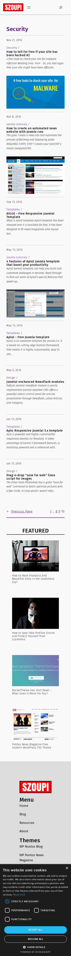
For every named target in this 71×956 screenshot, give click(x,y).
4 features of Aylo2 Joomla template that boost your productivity (33, 263)
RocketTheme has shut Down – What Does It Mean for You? (32, 692)
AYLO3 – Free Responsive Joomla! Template (30, 215)
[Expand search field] (61, 7)
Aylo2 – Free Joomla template (27, 337)
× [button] (66, 868)
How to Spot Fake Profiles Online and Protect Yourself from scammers (33, 636)
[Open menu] (29, 7)
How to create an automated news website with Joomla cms (31, 130)
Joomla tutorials (16, 124)
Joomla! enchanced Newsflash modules (35, 382)
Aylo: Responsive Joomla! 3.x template (34, 430)
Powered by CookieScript (35, 951)
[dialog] (35, 910)
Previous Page (19, 511)
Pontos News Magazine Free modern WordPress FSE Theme (31, 746)
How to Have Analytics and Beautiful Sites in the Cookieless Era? (33, 579)
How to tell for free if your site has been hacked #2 (32, 53)
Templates (13, 209)
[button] (35, 947)
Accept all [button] (35, 929)
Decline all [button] (35, 939)
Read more (19, 894)
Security (17, 29)
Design (10, 377)
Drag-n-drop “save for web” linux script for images (30, 477)
